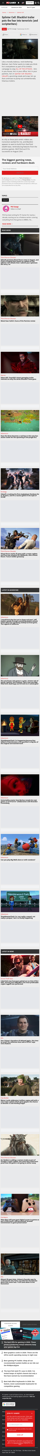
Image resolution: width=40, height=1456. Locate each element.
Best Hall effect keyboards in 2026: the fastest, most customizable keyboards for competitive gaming (20, 1384)
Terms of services (24, 178)
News (4, 29)
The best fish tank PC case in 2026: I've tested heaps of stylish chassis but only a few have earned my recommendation (20, 1373)
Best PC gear (31, 7)
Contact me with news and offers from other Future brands (20, 1429)
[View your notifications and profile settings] (18, 3)
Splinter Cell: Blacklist (23, 74)
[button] (38, 3)
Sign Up (20, 1435)
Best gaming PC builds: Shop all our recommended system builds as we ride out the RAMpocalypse (21, 1363)
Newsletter (34, 34)
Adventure (12, 12)
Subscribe (30, 3)
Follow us (24, 34)
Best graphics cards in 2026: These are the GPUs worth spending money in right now (21, 1354)
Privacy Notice (26, 180)
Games (4, 12)
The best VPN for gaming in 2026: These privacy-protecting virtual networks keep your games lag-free (20, 1344)
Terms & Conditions (18, 1443)
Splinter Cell (20, 12)
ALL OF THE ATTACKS (24, 69)
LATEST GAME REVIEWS (29, 1324)
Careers (4, 1440)
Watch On (6, 134)
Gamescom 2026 (16, 7)
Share (6, 34)
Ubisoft (5, 76)
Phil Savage (12, 29)
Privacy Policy (26, 1441)
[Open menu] (3, 3)
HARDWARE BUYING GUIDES (10, 1324)
